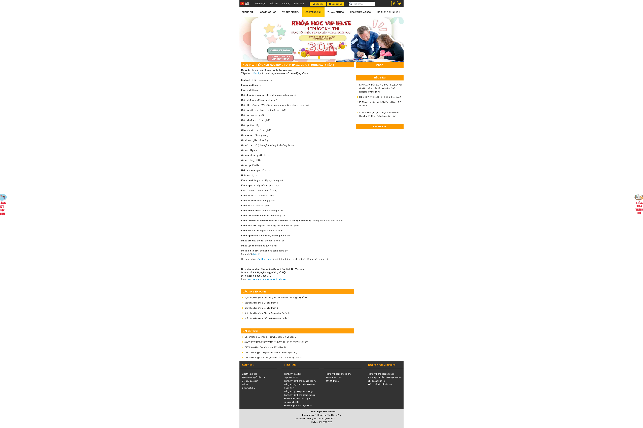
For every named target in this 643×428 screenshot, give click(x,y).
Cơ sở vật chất (248, 388)
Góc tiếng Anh (313, 12)
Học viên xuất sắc (360, 12)
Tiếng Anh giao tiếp (293, 374)
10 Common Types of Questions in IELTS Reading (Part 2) (270, 352)
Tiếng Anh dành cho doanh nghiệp (299, 395)
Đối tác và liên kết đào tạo (380, 384)
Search (350, 4)
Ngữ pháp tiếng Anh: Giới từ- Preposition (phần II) (267, 313)
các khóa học (264, 259)
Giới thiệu (260, 3)
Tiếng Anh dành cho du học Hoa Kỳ (300, 381)
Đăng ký (319, 3)
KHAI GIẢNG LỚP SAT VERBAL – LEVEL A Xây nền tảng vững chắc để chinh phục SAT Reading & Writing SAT (380, 88)
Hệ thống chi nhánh (388, 12)
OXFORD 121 (332, 381)
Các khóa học (268, 12)
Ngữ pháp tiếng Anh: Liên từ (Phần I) (261, 308)
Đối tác (245, 384)
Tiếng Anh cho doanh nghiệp (381, 374)
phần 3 (255, 254)
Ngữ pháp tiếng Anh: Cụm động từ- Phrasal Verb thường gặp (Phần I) (275, 297)
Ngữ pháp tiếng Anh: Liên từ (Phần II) (261, 303)
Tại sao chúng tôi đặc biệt (253, 377)
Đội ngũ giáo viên (250, 381)
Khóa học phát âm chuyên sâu (298, 405)
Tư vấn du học (336, 12)
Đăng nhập (336, 3)
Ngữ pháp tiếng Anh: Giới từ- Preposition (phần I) (266, 318)
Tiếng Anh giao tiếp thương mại (298, 391)
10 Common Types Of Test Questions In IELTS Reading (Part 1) (273, 358)
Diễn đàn (299, 3)
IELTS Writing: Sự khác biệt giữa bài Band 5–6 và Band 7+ (270, 337)
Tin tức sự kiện (290, 12)
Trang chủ (248, 12)
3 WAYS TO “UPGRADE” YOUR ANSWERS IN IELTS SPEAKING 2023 (276, 342)
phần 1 (255, 73)
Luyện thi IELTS (291, 377)
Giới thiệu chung (249, 374)
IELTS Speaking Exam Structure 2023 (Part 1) (265, 347)
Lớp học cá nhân (334, 377)
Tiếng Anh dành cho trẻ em (338, 374)
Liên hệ (286, 3)
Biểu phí (274, 3)
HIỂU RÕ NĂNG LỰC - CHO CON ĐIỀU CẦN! (380, 97)
